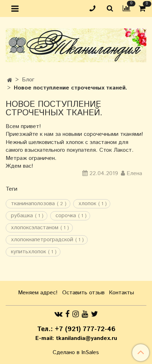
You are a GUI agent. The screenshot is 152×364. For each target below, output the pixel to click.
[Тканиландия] (76, 44)
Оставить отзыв (83, 293)
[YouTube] (85, 314)
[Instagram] (75, 314)
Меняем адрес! (38, 293)
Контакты (121, 293)
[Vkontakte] (58, 314)
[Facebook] (67, 314)
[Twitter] (94, 314)
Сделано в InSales (76, 353)
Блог (28, 80)
